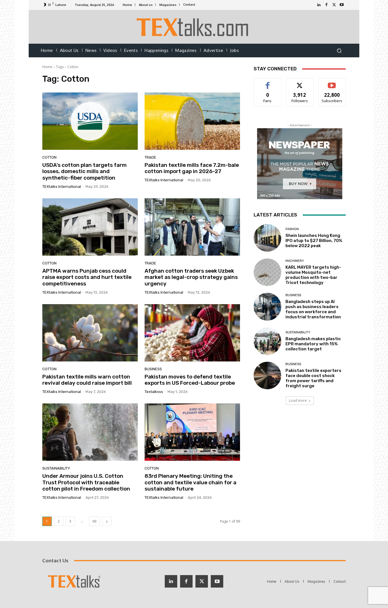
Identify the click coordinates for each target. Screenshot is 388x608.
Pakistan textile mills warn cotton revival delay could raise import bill (87, 379)
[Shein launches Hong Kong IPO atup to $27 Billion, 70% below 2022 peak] (267, 238)
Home (47, 66)
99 (94, 521)
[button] (339, 50)
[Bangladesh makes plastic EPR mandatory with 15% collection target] (267, 341)
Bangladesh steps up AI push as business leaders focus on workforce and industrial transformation (313, 309)
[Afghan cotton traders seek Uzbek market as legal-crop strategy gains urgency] (192, 227)
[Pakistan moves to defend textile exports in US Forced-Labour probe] (192, 332)
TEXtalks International (61, 186)
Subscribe (332, 82)
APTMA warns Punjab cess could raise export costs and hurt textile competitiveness (87, 277)
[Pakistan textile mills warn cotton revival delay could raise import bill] (90, 332)
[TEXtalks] (194, 27)
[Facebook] (326, 5)
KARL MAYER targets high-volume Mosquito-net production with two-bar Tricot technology (313, 275)
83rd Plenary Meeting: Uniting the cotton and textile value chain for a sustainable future (190, 482)
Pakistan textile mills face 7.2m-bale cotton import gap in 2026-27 (192, 168)
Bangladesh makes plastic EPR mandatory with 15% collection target (313, 344)
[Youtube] (342, 5)
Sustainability (56, 468)
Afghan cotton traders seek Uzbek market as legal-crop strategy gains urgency (191, 277)
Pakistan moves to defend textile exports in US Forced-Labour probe (190, 379)
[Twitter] (334, 5)
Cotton (49, 157)
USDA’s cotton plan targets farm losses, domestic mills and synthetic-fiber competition (84, 171)
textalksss (154, 392)
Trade (150, 157)
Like (267, 82)
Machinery (294, 260)
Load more (298, 400)
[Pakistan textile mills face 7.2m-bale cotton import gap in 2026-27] (192, 121)
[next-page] (107, 521)
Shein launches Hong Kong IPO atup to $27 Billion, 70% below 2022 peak (313, 240)
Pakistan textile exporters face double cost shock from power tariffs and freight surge (313, 378)
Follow (299, 82)
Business (153, 369)
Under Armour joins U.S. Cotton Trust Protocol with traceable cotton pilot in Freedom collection (86, 482)
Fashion (292, 229)
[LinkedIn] (319, 5)
